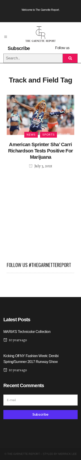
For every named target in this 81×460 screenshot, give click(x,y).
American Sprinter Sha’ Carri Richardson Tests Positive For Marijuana (40, 151)
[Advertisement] (40, 212)
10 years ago (17, 340)
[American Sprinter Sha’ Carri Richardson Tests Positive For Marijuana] (40, 115)
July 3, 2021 (43, 166)
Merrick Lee (67, 454)
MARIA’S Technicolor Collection (26, 332)
